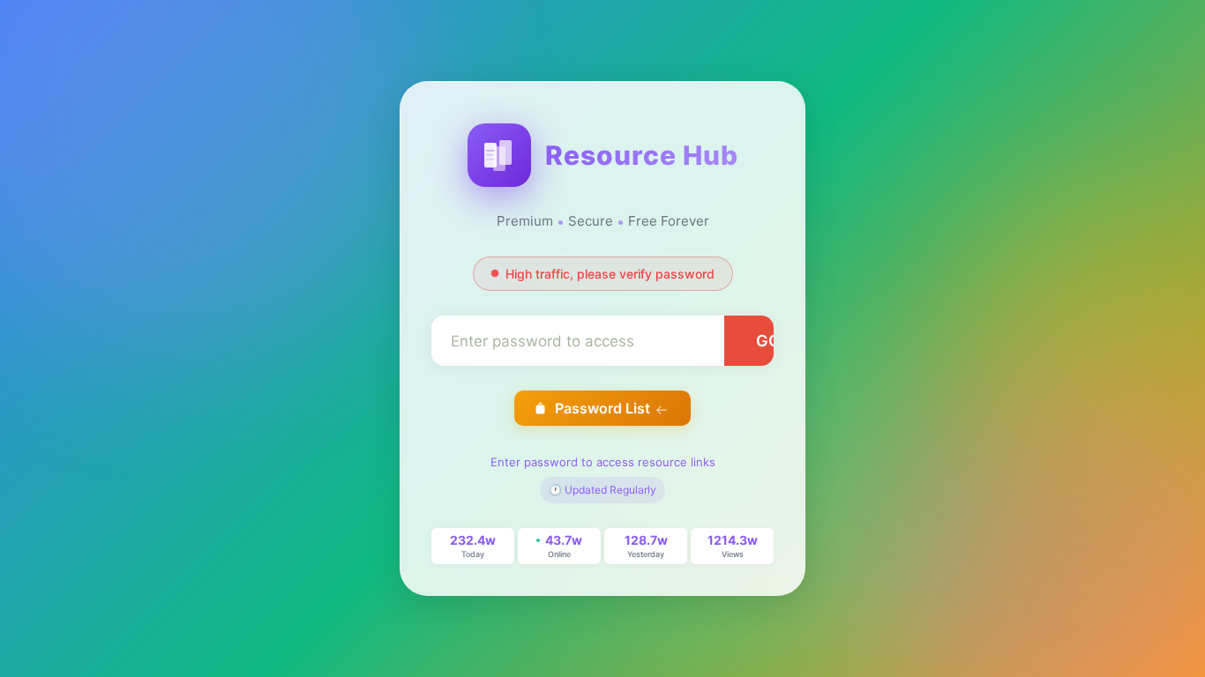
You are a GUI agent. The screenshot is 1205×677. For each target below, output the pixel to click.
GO (768, 340)
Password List (602, 408)
